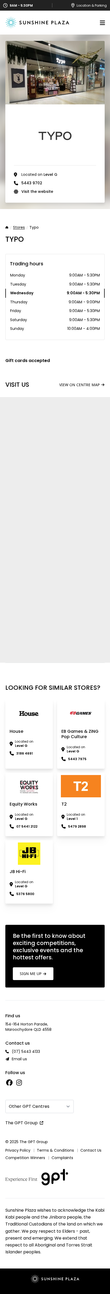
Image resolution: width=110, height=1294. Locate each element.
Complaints (62, 1157)
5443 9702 (31, 183)
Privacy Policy (17, 1150)
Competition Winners (25, 1157)
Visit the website (37, 191)
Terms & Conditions (55, 1150)
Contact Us (90, 1150)
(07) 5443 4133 (26, 1051)
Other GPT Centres (29, 1106)
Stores (19, 227)
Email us (19, 1059)
